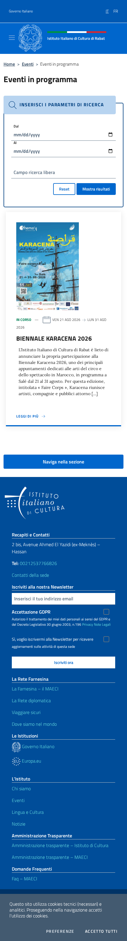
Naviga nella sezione (63, 461)
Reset (64, 189)
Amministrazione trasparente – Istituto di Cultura (60, 845)
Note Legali (102, 624)
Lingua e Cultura (28, 812)
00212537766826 (38, 563)
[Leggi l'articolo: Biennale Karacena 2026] (47, 265)
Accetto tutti (101, 931)
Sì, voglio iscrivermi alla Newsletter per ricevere (52, 639)
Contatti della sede (30, 575)
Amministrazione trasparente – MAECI (50, 857)
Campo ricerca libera (34, 172)
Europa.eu (31, 760)
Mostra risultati (96, 189)
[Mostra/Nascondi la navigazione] (11, 37)
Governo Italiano (21, 11)
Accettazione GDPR (31, 611)
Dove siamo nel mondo (34, 724)
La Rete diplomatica (31, 700)
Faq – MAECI (24, 878)
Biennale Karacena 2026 (54, 338)
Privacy (87, 624)
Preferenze (60, 931)
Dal (16, 126)
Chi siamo (21, 788)
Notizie (18, 823)
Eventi (28, 64)
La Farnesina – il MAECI (35, 688)
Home (9, 64)
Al (15, 142)
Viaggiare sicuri (26, 712)
